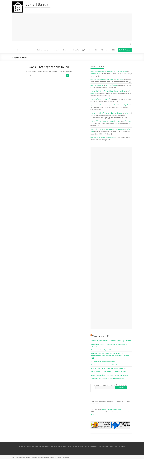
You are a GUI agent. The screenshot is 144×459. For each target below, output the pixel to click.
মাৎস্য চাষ (46, 50)
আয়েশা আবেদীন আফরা (111, 85)
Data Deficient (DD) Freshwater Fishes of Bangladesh (108, 368)
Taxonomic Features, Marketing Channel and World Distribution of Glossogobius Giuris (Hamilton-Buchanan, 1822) (110, 355)
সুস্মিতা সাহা (127, 113)
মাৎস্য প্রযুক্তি (66, 50)
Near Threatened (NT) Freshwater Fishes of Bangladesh (109, 375)
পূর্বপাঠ (102, 50)
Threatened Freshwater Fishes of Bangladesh (106, 365)
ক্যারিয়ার (96, 50)
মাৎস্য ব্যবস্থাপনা (55, 50)
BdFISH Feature (124, 50)
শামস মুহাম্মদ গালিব (95, 74)
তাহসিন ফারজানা (127, 121)
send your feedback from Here (111, 409)
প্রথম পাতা (19, 50)
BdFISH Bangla (36, 4)
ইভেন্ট (83, 50)
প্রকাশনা (89, 50)
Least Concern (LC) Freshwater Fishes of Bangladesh (108, 372)
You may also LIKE (100, 336)
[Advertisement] (73, 27)
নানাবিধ (113, 50)
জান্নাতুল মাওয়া (126, 105)
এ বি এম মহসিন (119, 79)
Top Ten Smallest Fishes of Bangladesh (103, 361)
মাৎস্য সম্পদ (28, 50)
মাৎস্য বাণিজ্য (76, 50)
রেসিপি (107, 50)
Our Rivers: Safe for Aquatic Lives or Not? (104, 350)
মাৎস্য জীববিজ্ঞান (37, 50)
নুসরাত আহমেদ (111, 137)
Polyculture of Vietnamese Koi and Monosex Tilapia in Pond (111, 341)
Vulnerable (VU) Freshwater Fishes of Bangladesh (107, 378)
